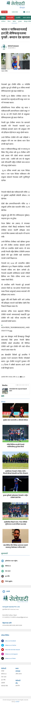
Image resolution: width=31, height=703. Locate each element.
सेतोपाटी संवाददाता (13, 46)
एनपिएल (3, 21)
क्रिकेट (14, 21)
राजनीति (18, 17)
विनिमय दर (4, 674)
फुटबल (20, 21)
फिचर (9, 21)
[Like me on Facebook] (4, 49)
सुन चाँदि (3, 680)
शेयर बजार (3, 677)
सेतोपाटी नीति (4, 686)
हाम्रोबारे (3, 683)
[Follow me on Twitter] (6, 48)
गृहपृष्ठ (2, 671)
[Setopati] (15, 598)
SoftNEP (17, 702)
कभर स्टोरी (10, 17)
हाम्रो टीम (18, 686)
